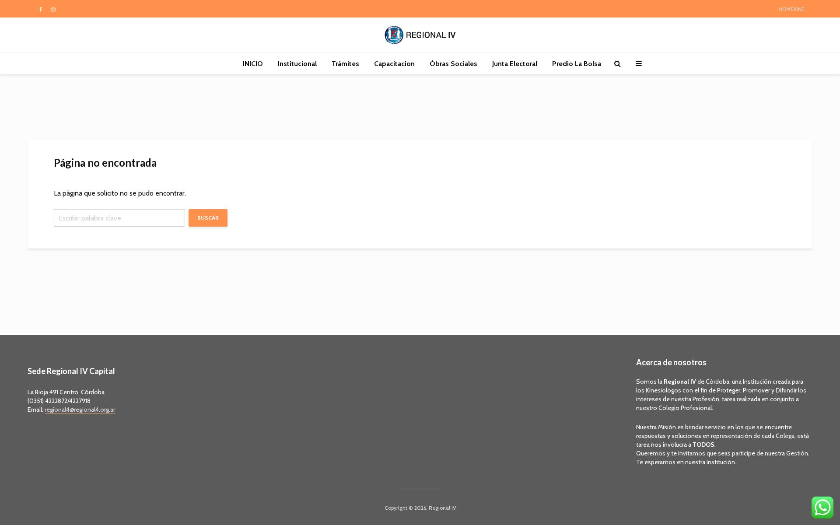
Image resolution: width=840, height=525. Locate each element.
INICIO (253, 64)
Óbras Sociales (453, 64)
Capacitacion (394, 64)
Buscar (208, 217)
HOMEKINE (792, 9)
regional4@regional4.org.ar (80, 409)
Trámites (345, 64)
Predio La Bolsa (576, 64)
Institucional (297, 64)
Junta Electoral (514, 64)
